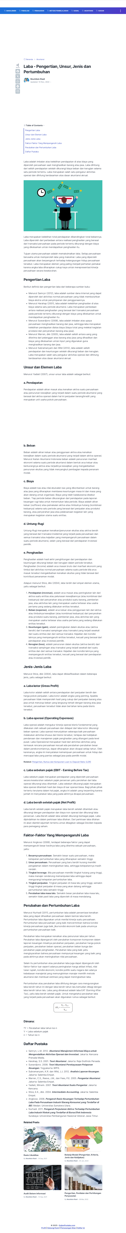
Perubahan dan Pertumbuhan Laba (41, 147)
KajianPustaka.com (67, 1225)
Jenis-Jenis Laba (33, 139)
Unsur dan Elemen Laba (36, 134)
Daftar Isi (81, 1228)
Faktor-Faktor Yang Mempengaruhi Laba (43, 143)
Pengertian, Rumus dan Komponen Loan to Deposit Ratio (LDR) (61, 762)
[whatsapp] (18, 81)
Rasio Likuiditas (31, 1155)
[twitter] (18, 76)
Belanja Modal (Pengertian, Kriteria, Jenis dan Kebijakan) (82, 1156)
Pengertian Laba (32, 130)
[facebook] (18, 71)
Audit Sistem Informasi (35, 1193)
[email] (18, 91)
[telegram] (18, 86)
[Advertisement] (63, 36)
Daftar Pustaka (32, 151)
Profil (43, 1228)
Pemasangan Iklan (68, 1228)
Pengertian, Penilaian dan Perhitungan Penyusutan (83, 1194)
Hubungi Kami (53, 1228)
